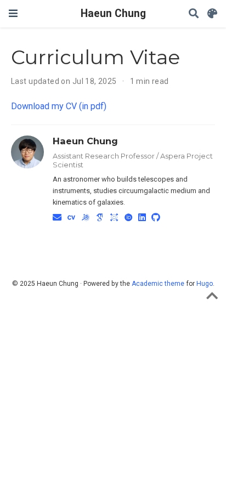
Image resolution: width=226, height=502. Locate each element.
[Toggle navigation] (13, 13)
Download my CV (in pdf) (58, 106)
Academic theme (158, 283)
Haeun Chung (113, 13)
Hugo (204, 283)
